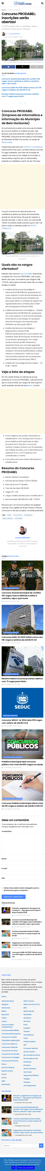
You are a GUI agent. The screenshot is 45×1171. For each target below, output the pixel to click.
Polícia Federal (29, 1041)
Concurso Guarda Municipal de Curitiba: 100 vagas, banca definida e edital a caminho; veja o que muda (21, 81)
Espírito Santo (7, 1071)
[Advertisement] (22, 186)
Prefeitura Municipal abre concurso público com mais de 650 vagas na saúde (22, 763)
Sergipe (27, 1079)
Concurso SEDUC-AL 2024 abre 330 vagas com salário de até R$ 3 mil (22, 721)
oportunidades (26, 273)
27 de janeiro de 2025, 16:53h (11, 643)
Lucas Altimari (14, 34)
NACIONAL (28, 1014)
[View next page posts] (24, 103)
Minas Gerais (7, 142)
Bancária (5, 1014)
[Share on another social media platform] (36, 67)
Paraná (26, 1031)
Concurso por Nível (9, 1037)
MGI (25, 1008)
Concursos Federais (10, 1047)
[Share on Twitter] (22, 67)
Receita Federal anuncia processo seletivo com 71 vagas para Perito (20, 95)
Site (3, 878)
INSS (3, 1081)
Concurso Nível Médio (10, 1030)
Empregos (28, 515)
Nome (5, 859)
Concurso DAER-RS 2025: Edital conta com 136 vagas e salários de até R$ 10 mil (21, 88)
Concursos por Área (10, 1051)
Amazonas (6, 1008)
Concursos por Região (10, 1057)
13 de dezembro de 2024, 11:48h (11, 684)
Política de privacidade (26, 1168)
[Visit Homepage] (22, 3)
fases (30, 385)
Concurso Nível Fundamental (8, 1026)
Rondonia (27, 1062)
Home (4, 10)
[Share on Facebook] (8, 67)
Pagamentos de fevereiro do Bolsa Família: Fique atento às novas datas (27, 944)
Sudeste (27, 1082)
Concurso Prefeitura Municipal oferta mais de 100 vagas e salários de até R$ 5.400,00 (22, 804)
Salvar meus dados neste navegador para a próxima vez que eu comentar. (21, 889)
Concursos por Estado (10, 1054)
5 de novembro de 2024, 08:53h (12, 767)
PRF (25, 1045)
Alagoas (5, 1004)
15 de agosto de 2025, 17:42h (11, 601)
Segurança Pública (31, 1075)
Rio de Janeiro (29, 1052)
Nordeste (27, 1018)
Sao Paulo (28, 1072)
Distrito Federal (8, 1067)
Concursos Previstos (10, 1061)
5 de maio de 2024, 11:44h (13, 37)
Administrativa (8, 1001)
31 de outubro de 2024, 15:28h (11, 809)
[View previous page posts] (20, 103)
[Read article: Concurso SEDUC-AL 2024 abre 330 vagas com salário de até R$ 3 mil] (22, 703)
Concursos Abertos (13, 10)
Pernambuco (29, 1035)
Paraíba (27, 1028)
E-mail (5, 868)
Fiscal (4, 1074)
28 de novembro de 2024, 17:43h (12, 726)
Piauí (26, 1038)
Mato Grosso (29, 1001)
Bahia (4, 1011)
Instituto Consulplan (31, 147)
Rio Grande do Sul (31, 1058)
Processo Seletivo (10, 716)
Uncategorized (30, 1085)
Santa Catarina (30, 1069)
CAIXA (4, 1018)
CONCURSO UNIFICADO (11, 1040)
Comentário (7, 831)
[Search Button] (42, 3)
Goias (4, 1078)
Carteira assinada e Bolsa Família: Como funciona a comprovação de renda (26, 933)
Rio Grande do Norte (32, 1055)
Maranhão (6, 1084)
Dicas (4, 1064)
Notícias (27, 1021)
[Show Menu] (3, 3)
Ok (14, 1168)
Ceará (4, 1021)
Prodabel (18, 518)
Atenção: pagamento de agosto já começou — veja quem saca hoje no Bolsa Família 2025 (26, 910)
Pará (25, 1025)
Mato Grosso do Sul (32, 1004)
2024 (9, 515)
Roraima (27, 1065)
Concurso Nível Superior (12, 757)
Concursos (18, 515)
